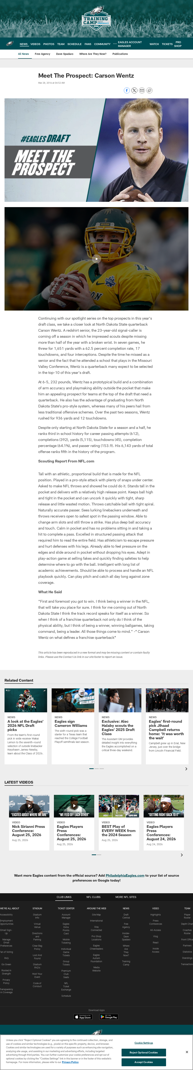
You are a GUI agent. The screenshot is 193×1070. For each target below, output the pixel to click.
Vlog (155, 936)
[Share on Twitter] (134, 92)
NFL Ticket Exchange (66, 986)
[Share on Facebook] (127, 92)
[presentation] (186, 769)
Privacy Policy (70, 1062)
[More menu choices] (114, 43)
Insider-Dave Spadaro (126, 936)
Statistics (187, 951)
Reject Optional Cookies (144, 1052)
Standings (187, 958)
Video (155, 908)
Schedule (66, 995)
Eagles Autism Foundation (96, 958)
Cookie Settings (144, 1042)
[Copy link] (149, 90)
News (126, 908)
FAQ (6, 958)
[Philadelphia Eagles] (96, 1034)
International (96, 920)
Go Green (6, 964)
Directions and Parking (37, 936)
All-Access (155, 930)
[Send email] (142, 92)
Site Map (96, 914)
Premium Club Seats (66, 973)
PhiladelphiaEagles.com (125, 875)
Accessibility (6, 914)
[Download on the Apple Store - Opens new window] (83, 1017)
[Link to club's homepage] (10, 43)
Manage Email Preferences (6, 942)
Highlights (155, 914)
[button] (96, 258)
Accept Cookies (144, 1062)
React (156, 942)
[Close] (187, 1052)
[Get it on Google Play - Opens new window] (109, 1018)
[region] (96, 1052)
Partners (187, 945)
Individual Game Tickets (66, 952)
